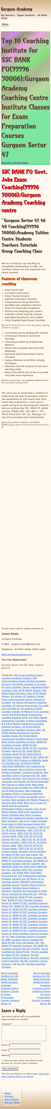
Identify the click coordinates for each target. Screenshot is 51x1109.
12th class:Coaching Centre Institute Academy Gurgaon (24, 681)
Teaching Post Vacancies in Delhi (29, 891)
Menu (5, 24)
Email (4, 1050)
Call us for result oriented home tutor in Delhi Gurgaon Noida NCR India (24, 824)
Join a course (11, 1099)
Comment (6, 1024)
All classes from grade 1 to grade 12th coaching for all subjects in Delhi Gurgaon (25, 708)
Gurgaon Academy (16, 8)
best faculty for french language (31, 781)
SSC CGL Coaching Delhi (14, 870)
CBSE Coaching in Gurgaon (22, 827)
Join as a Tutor (12, 1102)
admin (24, 162)
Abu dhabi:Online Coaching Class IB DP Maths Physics (24, 693)
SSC (37, 943)
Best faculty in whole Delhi (16, 784)
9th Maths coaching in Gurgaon (29, 684)
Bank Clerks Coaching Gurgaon (18, 742)
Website (5, 1055)
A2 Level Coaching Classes (16, 687)
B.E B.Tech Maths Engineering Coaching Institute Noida (24, 733)
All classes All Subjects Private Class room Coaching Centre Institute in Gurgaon (23, 699)
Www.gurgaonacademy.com (17, 654)
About (7, 1093)
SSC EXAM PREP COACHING (27, 873)
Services (8, 1096)
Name (5, 1045)
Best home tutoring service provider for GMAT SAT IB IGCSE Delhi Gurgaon (24, 787)
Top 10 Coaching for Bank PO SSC (19, 894)
